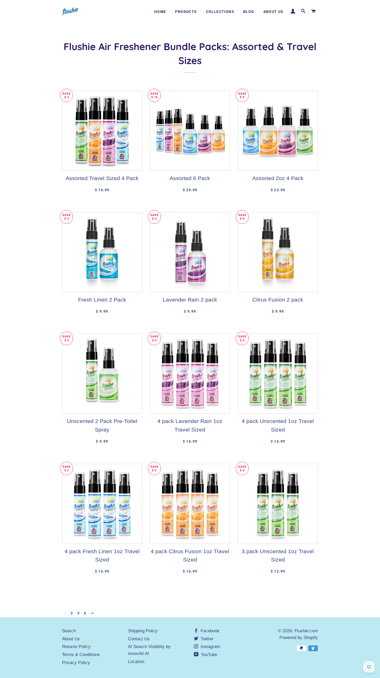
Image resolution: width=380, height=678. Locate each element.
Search (69, 630)
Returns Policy (76, 646)
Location (136, 661)
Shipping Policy (143, 630)
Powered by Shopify (298, 637)
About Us (273, 12)
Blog (248, 12)
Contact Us (139, 638)
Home (160, 12)
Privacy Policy (76, 662)
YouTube (208, 654)
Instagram (209, 646)
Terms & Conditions (81, 654)
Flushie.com (306, 630)
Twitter (206, 638)
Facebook (209, 630)
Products (186, 12)
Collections (220, 12)
